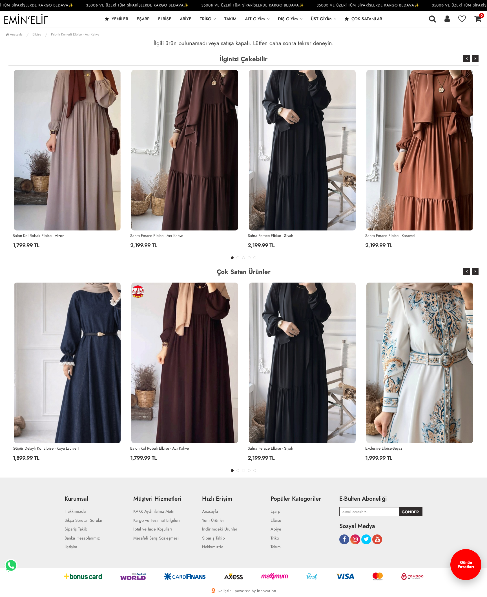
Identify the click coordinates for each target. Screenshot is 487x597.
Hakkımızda (75, 511)
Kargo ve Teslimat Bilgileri (156, 520)
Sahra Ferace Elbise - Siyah (153, 235)
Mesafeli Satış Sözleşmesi (156, 538)
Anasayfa (16, 34)
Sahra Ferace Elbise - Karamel (273, 235)
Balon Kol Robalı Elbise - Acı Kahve (394, 235)
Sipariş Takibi (76, 529)
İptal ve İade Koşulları (152, 529)
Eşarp (143, 19)
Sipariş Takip (213, 538)
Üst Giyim (321, 19)
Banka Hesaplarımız (82, 538)
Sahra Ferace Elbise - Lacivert (389, 448)
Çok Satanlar (366, 19)
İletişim (71, 547)
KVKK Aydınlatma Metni (154, 511)
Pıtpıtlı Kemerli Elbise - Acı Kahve (75, 34)
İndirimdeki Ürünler (219, 529)
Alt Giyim (255, 19)
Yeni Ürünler (213, 520)
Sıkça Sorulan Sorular (83, 520)
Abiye (185, 19)
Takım (230, 19)
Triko (205, 19)
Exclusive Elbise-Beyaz (266, 448)
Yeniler (119, 19)
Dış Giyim (288, 19)
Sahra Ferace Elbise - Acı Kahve (39, 235)
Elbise (164, 19)
